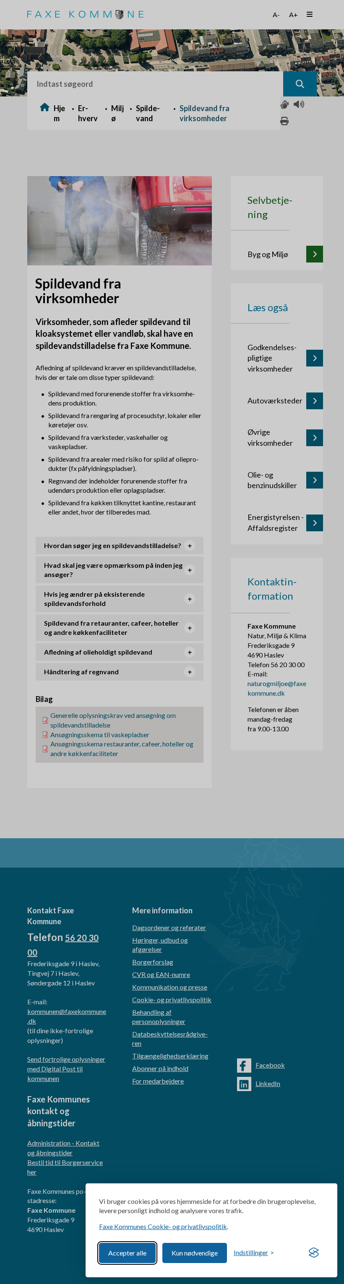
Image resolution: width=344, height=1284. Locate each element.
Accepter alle (127, 1253)
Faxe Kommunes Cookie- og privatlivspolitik (163, 1226)
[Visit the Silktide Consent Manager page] (314, 1253)
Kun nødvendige (195, 1253)
